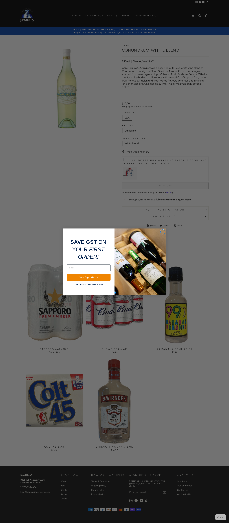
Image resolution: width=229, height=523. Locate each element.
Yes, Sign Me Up (89, 277)
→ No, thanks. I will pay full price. (89, 284)
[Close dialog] (162, 232)
